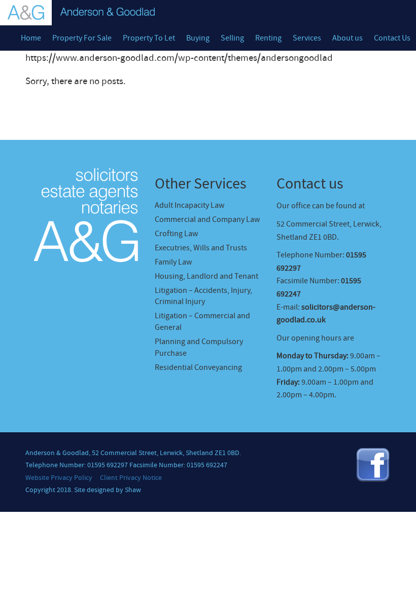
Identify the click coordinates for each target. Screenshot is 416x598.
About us (347, 38)
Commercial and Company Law (207, 219)
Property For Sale (82, 38)
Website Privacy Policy (58, 477)
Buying (198, 38)
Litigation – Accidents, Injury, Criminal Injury (203, 296)
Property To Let (149, 38)
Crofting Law (176, 234)
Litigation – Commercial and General (202, 321)
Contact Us (392, 38)
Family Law (173, 262)
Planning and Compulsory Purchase (199, 347)
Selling (232, 38)
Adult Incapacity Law (189, 205)
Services (307, 38)
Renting (268, 38)
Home (31, 38)
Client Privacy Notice (131, 477)
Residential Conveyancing (198, 367)
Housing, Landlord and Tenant (206, 276)
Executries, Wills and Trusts (201, 248)
